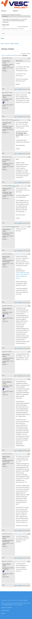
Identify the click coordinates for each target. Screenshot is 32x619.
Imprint (3, 613)
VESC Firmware (14, 43)
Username (4, 10)
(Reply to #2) (15, 120)
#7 (29, 254)
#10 (29, 379)
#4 (29, 157)
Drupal (25, 600)
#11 (29, 454)
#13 (29, 561)
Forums (7, 43)
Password (15, 10)
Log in (3, 55)
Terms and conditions (6, 607)
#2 (29, 92)
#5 (29, 186)
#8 (29, 306)
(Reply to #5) (15, 226)
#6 (29, 226)
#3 (29, 120)
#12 (29, 534)
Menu (2, 38)
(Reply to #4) (15, 186)
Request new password (15, 14)
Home (2, 43)
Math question (6, 24)
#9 (29, 352)
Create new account (5, 14)
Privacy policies (5, 610)
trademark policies (7, 604)
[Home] (15, 4)
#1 (29, 58)
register (8, 55)
